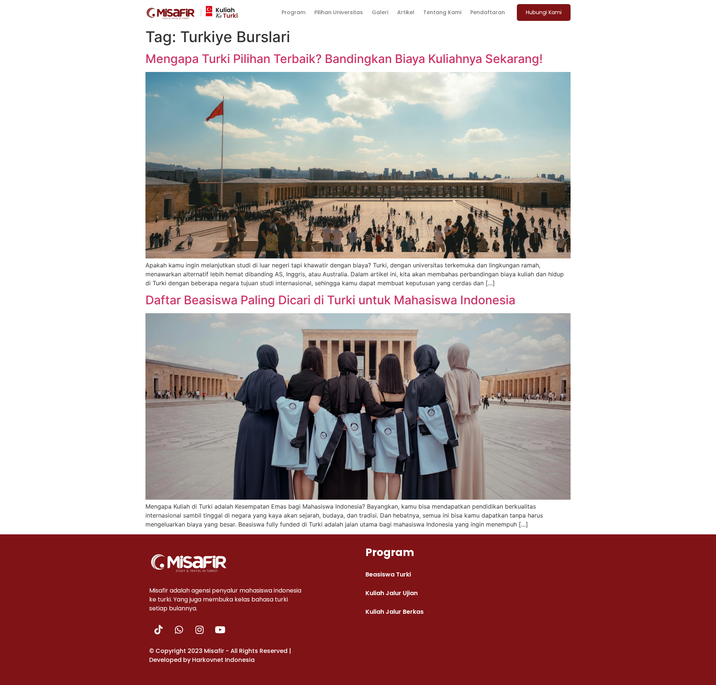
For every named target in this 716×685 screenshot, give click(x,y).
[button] (544, 12)
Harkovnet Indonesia (223, 660)
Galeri (380, 12)
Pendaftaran (487, 12)
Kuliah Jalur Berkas (394, 611)
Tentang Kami (442, 12)
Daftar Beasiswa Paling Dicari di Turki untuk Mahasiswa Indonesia (330, 300)
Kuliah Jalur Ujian (391, 593)
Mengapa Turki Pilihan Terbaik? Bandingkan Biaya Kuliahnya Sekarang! (344, 58)
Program (293, 12)
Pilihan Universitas (338, 12)
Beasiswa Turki (388, 574)
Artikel (405, 12)
